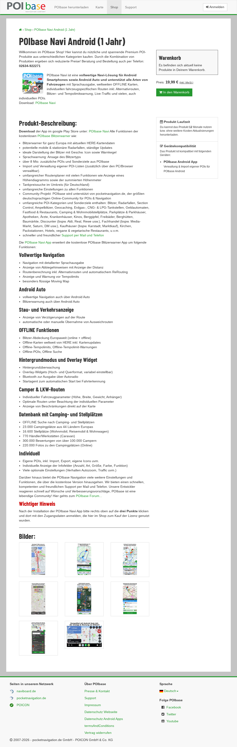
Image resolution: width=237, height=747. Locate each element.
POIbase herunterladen (71, 7)
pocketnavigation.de (31, 698)
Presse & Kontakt (97, 691)
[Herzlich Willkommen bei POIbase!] (20, 29)
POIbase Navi (45, 103)
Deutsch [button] (170, 691)
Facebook (173, 707)
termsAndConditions (99, 726)
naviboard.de (26, 691)
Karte (99, 7)
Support (131, 7)
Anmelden (216, 7)
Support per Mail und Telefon (83, 235)
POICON (23, 705)
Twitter (171, 714)
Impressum (92, 705)
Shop (114, 7)
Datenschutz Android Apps (103, 719)
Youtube (172, 721)
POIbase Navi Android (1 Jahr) (54, 29)
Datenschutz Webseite (100, 712)
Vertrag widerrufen (98, 733)
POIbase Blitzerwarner (53, 136)
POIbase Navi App (38, 242)
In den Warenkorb (175, 92)
